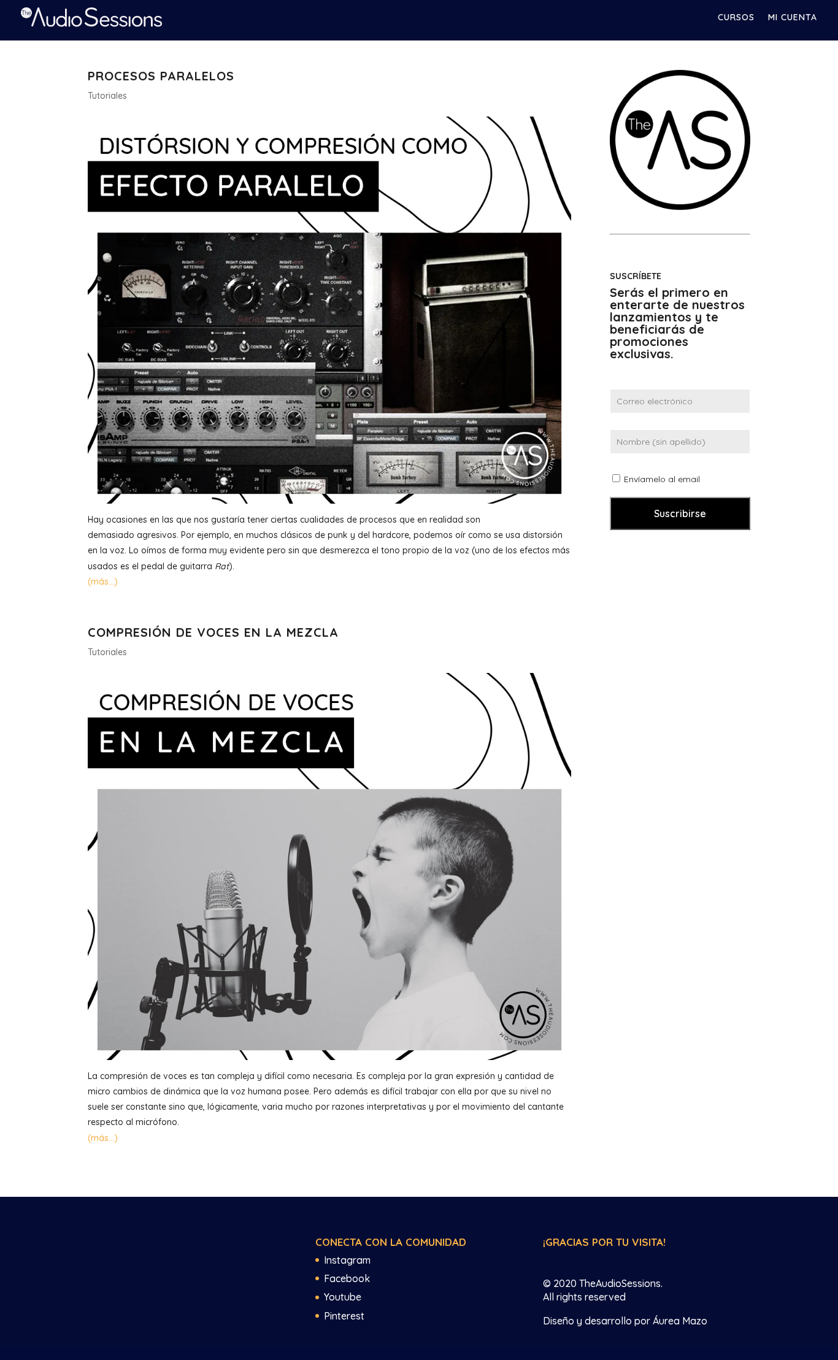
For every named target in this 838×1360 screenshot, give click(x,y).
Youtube (342, 1297)
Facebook (347, 1278)
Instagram (347, 1260)
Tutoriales (107, 95)
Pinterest (344, 1316)
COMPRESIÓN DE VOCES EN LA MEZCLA (213, 632)
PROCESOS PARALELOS (161, 75)
